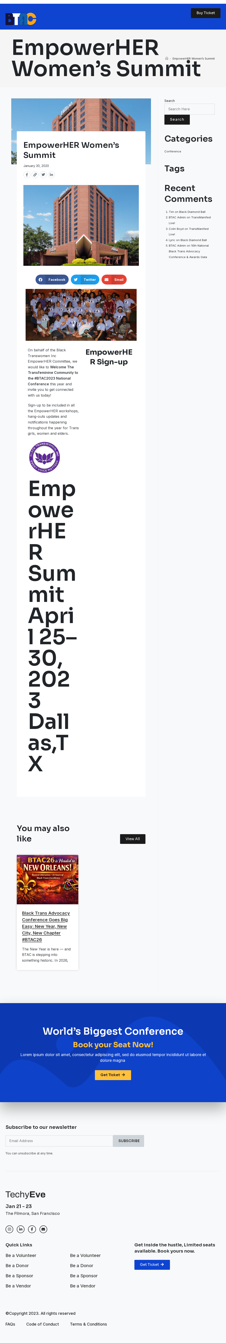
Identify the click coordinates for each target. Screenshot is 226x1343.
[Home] (166, 58)
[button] (52, 280)
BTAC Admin (177, 217)
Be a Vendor (18, 1286)
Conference (172, 151)
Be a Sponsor (19, 1275)
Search (169, 101)
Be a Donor (17, 1265)
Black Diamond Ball (192, 212)
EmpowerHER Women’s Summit (194, 58)
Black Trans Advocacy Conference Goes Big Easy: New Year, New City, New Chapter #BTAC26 (46, 926)
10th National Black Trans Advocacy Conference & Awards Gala (189, 251)
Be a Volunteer (21, 1255)
